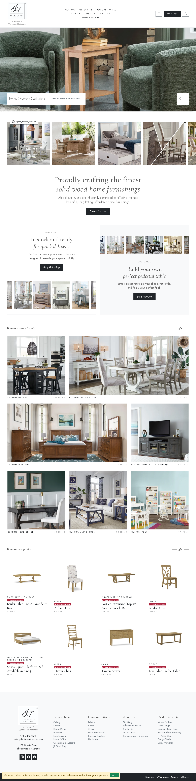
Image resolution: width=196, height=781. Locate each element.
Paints (91, 725)
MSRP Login (172, 13)
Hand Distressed (96, 732)
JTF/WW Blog (164, 736)
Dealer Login (164, 725)
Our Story (127, 722)
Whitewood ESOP (132, 725)
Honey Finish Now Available (66, 98)
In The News (129, 732)
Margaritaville (106, 9)
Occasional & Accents (64, 742)
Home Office (59, 739)
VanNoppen (163, 777)
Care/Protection (165, 742)
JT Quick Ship (59, 746)
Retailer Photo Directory (169, 732)
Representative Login (168, 729)
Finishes (90, 13)
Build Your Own (144, 296)
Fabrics (76, 13)
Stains (91, 729)
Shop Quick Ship (51, 267)
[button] (180, 99)
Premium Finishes (96, 736)
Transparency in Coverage (136, 736)
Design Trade (164, 739)
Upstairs (185, 777)
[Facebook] (28, 757)
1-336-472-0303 (28, 736)
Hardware (93, 739)
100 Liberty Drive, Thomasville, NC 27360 (28, 747)
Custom (70, 9)
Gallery (105, 13)
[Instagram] (22, 757)
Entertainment (59, 736)
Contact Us (128, 729)
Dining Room (59, 729)
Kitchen (56, 725)
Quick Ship (86, 9)
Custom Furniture (98, 211)
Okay (114, 775)
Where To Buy (90, 17)
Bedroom (57, 732)
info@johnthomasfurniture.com (28, 739)
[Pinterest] (34, 757)
